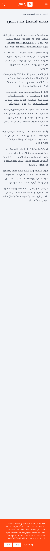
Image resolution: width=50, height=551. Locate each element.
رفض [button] (17, 544)
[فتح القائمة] (46, 4)
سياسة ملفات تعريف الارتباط (26, 529)
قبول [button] (8, 544)
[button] (27, 545)
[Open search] (4, 4)
